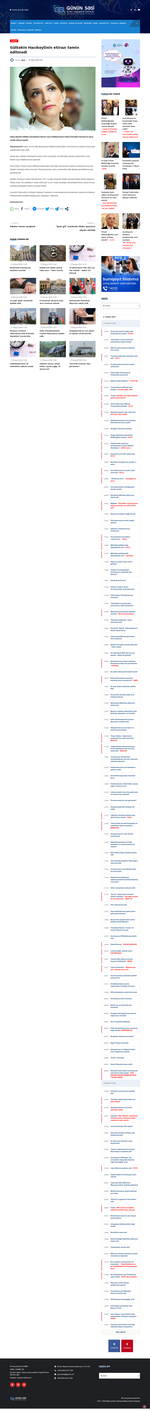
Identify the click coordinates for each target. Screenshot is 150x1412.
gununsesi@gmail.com (65, 1374)
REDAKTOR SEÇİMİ (75, 23)
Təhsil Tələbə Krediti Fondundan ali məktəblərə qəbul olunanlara (124, 825)
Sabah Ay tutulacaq (118, 580)
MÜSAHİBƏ (88, 23)
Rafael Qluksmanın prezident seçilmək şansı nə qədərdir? (124, 679)
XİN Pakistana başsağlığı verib (122, 1299)
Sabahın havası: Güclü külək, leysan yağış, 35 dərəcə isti (50, 366)
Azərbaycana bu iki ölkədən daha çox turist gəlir (123, 870)
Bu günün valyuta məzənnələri (122, 1036)
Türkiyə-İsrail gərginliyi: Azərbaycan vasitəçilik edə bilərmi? (121, 572)
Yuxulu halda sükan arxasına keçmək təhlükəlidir (122, 960)
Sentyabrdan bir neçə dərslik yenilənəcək (122, 835)
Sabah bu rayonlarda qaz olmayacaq (120, 530)
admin (23, 60)
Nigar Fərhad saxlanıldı (120, 1043)
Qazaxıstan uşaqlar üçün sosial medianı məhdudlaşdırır (122, 921)
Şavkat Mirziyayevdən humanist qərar (122, 777)
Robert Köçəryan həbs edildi (121, 1064)
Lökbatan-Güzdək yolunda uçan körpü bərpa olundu (123, 816)
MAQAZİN (30, 30)
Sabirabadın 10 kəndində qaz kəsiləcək (122, 596)
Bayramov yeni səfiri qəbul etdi (123, 455)
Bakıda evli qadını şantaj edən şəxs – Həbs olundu (124, 646)
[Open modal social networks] (67, 209)
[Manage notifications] (144, 1407)
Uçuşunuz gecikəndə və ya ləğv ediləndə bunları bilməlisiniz (123, 1326)
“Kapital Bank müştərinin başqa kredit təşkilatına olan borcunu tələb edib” (123, 749)
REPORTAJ (64, 23)
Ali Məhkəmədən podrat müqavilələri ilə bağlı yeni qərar (123, 985)
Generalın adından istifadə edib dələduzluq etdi (123, 1134)
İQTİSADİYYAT (39, 23)
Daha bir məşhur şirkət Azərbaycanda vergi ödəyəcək (122, 588)
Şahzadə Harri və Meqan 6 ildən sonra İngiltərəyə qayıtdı (123, 1051)
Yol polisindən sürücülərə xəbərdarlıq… (120, 538)
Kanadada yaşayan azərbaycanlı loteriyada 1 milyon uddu (130, 165)
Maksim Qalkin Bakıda (124, 381)
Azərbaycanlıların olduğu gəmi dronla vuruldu (122, 488)
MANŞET (14, 23)
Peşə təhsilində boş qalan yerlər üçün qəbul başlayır (123, 912)
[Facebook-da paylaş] (24, 209)
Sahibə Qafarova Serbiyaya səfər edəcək (123, 1176)
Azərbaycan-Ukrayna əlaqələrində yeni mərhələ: (130, 240)
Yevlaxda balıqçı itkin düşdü (121, 1126)
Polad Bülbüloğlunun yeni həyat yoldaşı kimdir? (109, 236)
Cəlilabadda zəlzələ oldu (120, 1247)
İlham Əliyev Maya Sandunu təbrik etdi (124, 854)
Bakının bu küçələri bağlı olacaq (123, 514)
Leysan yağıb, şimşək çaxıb (122, 952)
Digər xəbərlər (121, 1332)
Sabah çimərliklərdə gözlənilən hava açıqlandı (123, 638)
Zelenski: (124, 1118)
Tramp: (124, 397)
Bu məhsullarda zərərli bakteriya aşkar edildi (124, 1276)
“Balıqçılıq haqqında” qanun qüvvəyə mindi (121, 621)
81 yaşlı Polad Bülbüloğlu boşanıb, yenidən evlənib (110, 165)
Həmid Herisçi (124, 944)
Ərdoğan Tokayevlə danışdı (121, 429)
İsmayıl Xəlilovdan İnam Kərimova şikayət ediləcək (130, 195)
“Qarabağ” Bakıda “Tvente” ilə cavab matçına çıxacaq (122, 929)
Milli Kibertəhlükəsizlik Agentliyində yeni (120, 546)
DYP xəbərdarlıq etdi (119, 905)
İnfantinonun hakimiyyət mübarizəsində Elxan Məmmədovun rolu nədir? (124, 879)
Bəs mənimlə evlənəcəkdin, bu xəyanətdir (123, 1265)
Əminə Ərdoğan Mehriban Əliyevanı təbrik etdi (124, 1240)
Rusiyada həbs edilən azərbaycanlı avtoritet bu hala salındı (109, 200)
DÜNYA (56, 23)
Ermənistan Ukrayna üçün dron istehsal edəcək (122, 696)
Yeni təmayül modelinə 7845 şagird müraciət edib (124, 862)
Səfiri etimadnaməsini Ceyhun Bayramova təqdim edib (52, 333)
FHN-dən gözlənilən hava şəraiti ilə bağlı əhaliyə (124, 1029)
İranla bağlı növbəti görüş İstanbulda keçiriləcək (120, 374)
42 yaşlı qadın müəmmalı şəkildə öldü (123, 687)
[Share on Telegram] (59, 209)
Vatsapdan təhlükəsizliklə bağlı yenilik (122, 1225)
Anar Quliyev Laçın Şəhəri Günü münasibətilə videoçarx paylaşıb (124, 1316)
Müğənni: (124, 505)
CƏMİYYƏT (49, 23)
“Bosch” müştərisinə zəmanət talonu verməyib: (124, 896)
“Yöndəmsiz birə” (123, 480)
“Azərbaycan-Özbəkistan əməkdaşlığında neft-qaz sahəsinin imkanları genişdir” (124, 759)
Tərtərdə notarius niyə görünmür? (124, 800)
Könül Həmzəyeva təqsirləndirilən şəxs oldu (124, 1192)
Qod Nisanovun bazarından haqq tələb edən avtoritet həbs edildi (130, 127)
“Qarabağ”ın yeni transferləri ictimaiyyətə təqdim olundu (122, 341)
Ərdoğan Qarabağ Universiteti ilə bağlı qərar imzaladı (123, 1014)
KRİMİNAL (122, 23)
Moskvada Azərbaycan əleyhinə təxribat (123, 613)
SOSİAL (95, 23)
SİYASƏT (29, 23)
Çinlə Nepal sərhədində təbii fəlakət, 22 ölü (121, 1307)
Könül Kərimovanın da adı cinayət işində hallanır (123, 1217)
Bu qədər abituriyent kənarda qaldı (123, 672)
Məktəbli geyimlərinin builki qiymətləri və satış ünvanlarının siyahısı (123, 844)
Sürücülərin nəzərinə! (118, 1232)
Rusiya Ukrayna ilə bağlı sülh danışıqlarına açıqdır (122, 332)
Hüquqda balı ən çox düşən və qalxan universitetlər (122, 729)
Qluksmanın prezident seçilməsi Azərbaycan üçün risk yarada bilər (123, 663)
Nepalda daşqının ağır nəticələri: (123, 413)
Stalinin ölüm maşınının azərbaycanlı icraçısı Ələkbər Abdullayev (122, 445)
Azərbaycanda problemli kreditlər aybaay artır (124, 977)
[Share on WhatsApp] (14, 209)
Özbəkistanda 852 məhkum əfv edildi (123, 808)
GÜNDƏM (21, 23)
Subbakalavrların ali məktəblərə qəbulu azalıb (123, 768)
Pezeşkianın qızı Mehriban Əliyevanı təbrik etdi (121, 1292)
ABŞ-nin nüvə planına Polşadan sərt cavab (123, 349)
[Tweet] (49, 209)
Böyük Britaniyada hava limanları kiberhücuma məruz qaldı (123, 421)
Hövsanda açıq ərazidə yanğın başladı (122, 521)
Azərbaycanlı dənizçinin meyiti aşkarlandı (123, 365)
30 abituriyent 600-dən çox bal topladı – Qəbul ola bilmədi (82, 270)
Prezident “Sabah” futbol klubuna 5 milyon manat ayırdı (124, 629)
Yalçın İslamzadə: (123, 968)
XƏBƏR (14, 41)
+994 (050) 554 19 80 (65, 1370)
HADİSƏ (13, 30)
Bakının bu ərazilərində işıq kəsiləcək (121, 1006)
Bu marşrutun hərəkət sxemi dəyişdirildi (121, 1142)
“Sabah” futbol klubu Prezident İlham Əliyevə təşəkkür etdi (122, 1150)
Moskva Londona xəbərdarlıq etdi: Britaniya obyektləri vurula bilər (22, 333)
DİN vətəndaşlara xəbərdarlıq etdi (124, 992)
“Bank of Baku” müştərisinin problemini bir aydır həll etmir (123, 738)
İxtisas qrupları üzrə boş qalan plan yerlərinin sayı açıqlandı (124, 793)
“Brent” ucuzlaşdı (117, 1058)
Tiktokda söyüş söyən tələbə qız (122, 1100)
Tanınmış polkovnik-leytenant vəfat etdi (124, 357)
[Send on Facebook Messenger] (38, 209)
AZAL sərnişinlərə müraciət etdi (123, 888)
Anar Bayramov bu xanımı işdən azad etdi (123, 471)
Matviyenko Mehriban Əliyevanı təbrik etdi (123, 704)
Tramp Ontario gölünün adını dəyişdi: (122, 388)
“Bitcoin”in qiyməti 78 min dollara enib (123, 1200)
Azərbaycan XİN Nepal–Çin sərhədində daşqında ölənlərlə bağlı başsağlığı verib (122, 1160)
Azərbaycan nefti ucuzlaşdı (121, 999)
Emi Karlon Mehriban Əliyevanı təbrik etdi (122, 496)
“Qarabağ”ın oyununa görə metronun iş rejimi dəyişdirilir (122, 604)
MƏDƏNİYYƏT (104, 23)
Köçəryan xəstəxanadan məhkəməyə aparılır (120, 1284)
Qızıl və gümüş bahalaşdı (120, 1022)
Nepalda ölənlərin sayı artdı (122, 1109)
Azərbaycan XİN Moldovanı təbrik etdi (124, 937)
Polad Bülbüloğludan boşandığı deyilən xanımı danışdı (109, 126)
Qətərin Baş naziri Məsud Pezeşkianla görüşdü (122, 405)
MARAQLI (38, 30)
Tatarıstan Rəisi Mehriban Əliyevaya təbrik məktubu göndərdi (124, 1184)
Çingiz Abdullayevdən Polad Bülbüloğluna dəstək (122, 436)
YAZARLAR (114, 23)
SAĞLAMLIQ (21, 30)
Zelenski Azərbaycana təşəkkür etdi (122, 1092)
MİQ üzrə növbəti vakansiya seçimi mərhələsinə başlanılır (124, 1255)
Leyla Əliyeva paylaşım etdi (124, 1168)
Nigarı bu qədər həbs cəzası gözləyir (121, 563)
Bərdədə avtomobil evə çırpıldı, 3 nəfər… (123, 463)
